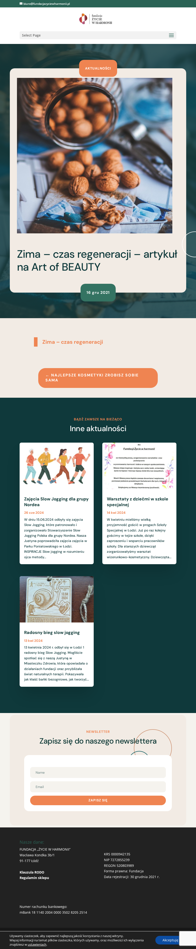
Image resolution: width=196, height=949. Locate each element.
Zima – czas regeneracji (72, 341)
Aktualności (98, 68)
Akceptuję (170, 940)
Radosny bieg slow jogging (52, 632)
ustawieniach (37, 944)
